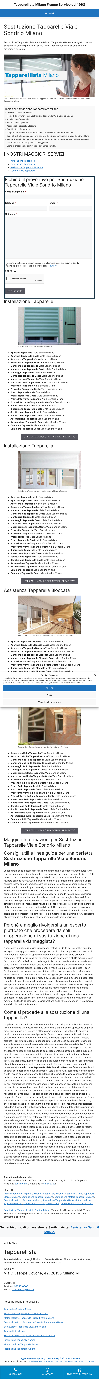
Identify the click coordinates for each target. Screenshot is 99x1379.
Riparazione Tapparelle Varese (19, 1340)
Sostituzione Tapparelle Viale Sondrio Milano (27, 1210)
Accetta (49, 688)
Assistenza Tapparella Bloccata (21, 126)
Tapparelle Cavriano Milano (18, 1309)
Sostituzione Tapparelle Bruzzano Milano (25, 1326)
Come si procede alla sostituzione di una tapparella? (31, 146)
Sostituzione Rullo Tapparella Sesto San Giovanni (29, 1335)
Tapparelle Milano (73, 1193)
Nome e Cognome (15, 191)
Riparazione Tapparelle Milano (58, 1200)
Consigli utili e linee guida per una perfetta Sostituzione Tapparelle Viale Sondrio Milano (48, 136)
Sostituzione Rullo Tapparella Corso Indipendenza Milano (33, 1322)
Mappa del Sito (73, 1358)
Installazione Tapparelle (18, 119)
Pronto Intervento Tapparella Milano (22, 1193)
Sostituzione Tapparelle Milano (37, 1197)
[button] (95, 675)
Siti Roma (89, 1361)
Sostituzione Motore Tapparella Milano (74, 1197)
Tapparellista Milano (52, 1193)
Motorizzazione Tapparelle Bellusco (22, 1344)
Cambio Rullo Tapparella (18, 129)
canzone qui (21, 1183)
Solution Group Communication (69, 1361)
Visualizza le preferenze (49, 702)
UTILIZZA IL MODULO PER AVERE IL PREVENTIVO (49, 436)
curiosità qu (49, 1183)
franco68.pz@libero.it (23, 1289)
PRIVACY (52, 266)
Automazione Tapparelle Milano (77, 1203)
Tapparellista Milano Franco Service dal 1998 (49, 4)
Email (54, 203)
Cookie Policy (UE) (55, 1358)
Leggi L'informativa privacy (32, 1358)
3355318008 (21, 1286)
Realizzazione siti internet (41, 1361)
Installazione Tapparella (18, 122)
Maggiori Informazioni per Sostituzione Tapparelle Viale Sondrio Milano (40, 132)
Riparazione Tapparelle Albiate (19, 1348)
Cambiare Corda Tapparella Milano (41, 1203)
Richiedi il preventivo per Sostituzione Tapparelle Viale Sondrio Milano (40, 116)
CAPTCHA (10, 271)
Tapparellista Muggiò (14, 1331)
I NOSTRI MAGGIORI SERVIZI (20, 112)
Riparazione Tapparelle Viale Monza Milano (26, 1313)
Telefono (10, 203)
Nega (49, 695)
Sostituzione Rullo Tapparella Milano (22, 1200)
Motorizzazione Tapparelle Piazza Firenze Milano (29, 1318)
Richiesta (11, 214)
